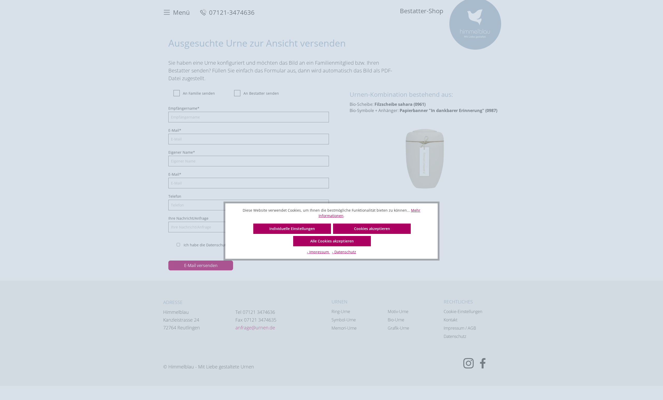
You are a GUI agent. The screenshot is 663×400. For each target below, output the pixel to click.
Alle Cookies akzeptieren (332, 241)
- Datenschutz (344, 251)
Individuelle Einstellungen (292, 228)
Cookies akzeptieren (372, 228)
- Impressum (318, 251)
